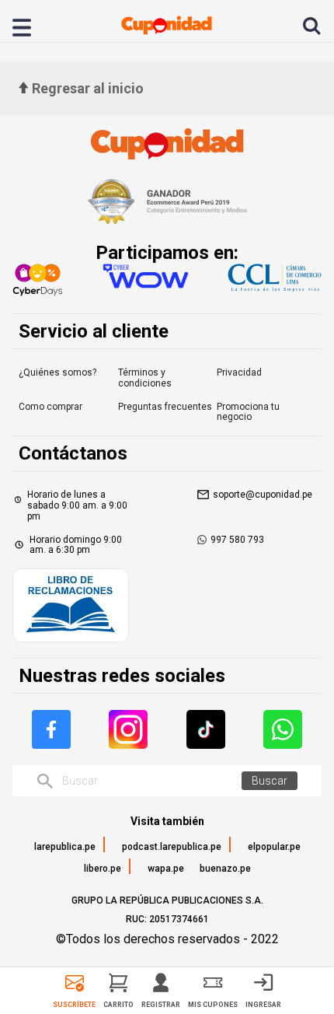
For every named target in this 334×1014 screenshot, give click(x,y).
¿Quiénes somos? (57, 372)
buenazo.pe (225, 868)
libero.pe (102, 868)
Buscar (269, 780)
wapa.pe (166, 868)
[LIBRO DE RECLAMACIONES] (70, 606)
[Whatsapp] (282, 729)
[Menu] (30, 25)
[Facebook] (51, 729)
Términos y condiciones (145, 378)
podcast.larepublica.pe (171, 846)
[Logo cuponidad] (167, 25)
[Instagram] (128, 729)
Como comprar (50, 406)
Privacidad (239, 372)
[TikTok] (205, 729)
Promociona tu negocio (248, 412)
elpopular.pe (274, 846)
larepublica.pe (65, 846)
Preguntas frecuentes (165, 406)
